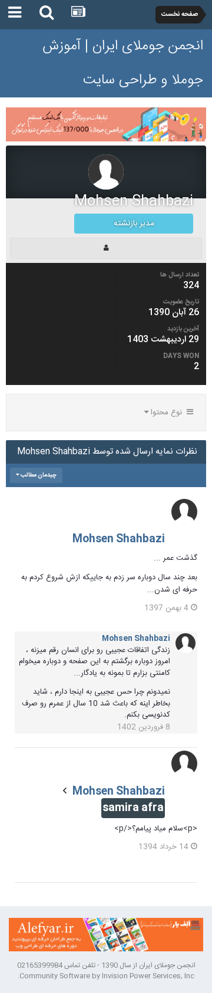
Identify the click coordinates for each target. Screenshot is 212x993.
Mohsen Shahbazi (118, 539)
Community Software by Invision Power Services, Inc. (106, 976)
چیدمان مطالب (38, 475)
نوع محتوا (167, 412)
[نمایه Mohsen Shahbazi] (106, 248)
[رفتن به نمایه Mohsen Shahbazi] (184, 512)
